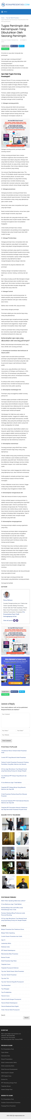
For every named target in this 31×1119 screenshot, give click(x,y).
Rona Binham (8, 600)
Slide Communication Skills (9, 1062)
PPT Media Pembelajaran (8, 950)
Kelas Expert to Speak (7, 1072)
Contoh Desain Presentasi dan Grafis (11, 936)
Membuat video (5, 947)
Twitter (22, 46)
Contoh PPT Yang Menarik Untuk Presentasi (13, 757)
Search (3, 1015)
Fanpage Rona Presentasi (8, 1106)
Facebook (14, 46)
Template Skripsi (6, 1086)
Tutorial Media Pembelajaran (9, 1003)
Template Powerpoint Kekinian (10, 968)
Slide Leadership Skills (7, 1066)
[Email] (14, 620)
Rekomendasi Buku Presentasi (9, 954)
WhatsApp (6, 49)
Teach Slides (4, 1052)
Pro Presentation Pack (7, 1049)
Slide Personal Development (9, 1069)
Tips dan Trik (5, 978)
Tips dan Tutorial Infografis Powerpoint (12, 982)
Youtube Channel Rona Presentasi (10, 1102)
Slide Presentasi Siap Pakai (9, 961)
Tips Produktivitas (6, 992)
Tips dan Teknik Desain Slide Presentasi (12, 971)
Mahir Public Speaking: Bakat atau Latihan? (13, 901)
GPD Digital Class (6, 1076)
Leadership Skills (6, 943)
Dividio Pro (4, 1079)
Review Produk (5, 957)
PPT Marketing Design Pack (9, 1083)
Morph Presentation (6, 1059)
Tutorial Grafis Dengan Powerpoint (11, 999)
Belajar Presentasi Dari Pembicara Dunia (12, 929)
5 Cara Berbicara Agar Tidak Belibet (11, 782)
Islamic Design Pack (6, 1089)
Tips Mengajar (5, 989)
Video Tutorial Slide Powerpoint (10, 1010)
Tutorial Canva (5, 996)
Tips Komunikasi (5, 985)
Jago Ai (3, 940)
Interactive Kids (5, 1056)
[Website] (17, 620)
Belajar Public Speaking (8, 933)
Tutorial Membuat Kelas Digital (10, 1006)
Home (2, 18)
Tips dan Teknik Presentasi (12, 18)
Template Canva (5, 964)
